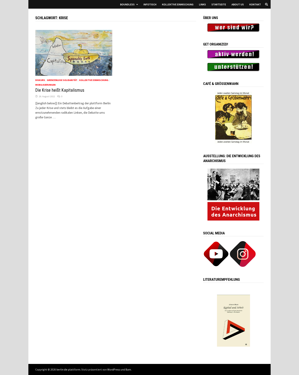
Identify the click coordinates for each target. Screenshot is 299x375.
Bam (128, 369)
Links (202, 4)
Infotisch (149, 4)
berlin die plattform (68, 369)
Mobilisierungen (45, 84)
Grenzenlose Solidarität (62, 80)
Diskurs (40, 80)
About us (238, 4)
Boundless (127, 4)
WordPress (113, 369)
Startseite (218, 4)
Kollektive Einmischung (177, 4)
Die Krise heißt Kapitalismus (59, 90)
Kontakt (255, 4)
